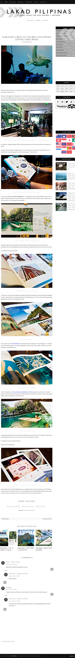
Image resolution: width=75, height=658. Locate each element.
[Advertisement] (26, 30)
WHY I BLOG (30, 20)
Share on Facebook (14, 506)
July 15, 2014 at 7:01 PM (11, 589)
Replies (6, 570)
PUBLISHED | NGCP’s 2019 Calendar (44, 549)
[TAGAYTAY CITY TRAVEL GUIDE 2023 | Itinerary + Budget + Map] (61, 170)
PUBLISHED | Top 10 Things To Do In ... (6, 549)
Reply (52, 569)
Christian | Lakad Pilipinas (18, 573)
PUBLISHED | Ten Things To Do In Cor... (26, 549)
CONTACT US (43, 2)
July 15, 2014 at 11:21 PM (14, 601)
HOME (1, 2)
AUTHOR (36, 2)
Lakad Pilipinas (14, 656)
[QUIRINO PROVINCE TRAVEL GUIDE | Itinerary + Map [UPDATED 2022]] (61, 210)
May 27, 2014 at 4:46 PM (14, 576)
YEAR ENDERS (28, 2)
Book (33, 510)
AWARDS (38, 20)
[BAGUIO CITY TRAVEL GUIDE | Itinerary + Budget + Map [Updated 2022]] (61, 180)
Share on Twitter (29, 506)
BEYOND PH (21, 2)
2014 (30, 510)
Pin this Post (41, 506)
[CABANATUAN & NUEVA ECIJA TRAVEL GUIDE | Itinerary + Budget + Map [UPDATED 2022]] (61, 199)
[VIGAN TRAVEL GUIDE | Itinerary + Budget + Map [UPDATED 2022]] (61, 189)
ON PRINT (45, 20)
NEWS (6, 2)
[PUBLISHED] (26, 510)
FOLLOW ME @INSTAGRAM (7, 641)
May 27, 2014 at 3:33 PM (11, 564)
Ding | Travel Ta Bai (13, 562)
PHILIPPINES (12, 2)
